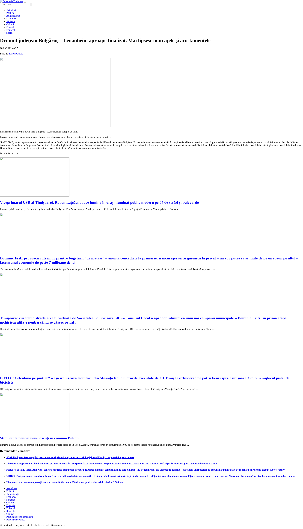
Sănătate (10, 21)
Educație (10, 27)
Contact (10, 514)
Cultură (10, 24)
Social (9, 32)
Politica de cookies (15, 519)
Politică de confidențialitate (19, 516)
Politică (10, 13)
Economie (11, 18)
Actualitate (11, 10)
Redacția (10, 511)
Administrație (13, 15)
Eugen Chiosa (16, 53)
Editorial (10, 30)
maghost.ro (72, 525)
